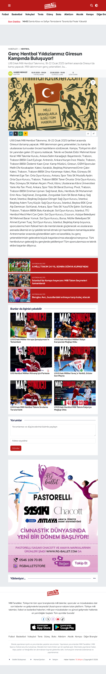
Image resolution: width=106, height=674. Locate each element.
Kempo (90, 14)
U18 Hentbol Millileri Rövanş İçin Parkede (30, 373)
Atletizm (68, 14)
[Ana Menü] (9, 5)
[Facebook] (43, 619)
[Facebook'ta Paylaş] (11, 134)
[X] (48, 619)
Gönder (16, 448)
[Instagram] (53, 619)
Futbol (5, 14)
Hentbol (25, 49)
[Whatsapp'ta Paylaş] (20, 134)
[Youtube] (58, 619)
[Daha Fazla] (25, 134)
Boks (58, 14)
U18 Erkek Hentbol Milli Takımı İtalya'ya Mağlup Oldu (73, 408)
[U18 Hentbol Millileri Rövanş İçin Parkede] (31, 358)
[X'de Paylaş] (15, 134)
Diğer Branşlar (90, 636)
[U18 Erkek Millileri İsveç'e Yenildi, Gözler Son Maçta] (75, 358)
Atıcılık (79, 14)
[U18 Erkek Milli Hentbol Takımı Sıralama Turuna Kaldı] (31, 392)
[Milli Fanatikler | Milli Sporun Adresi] (50, 5)
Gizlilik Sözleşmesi (19, 659)
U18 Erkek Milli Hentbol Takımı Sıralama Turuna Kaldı (29, 408)
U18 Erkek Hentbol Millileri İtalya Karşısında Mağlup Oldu (69, 340)
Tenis (40, 14)
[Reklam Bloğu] (53, 515)
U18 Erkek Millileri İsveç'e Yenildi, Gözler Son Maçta (73, 374)
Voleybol (30, 14)
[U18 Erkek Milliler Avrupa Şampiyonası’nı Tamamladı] (31, 324)
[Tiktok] (62, 619)
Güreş (49, 14)
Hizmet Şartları (39, 659)
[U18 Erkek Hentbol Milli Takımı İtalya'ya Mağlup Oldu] (75, 392)
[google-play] (64, 627)
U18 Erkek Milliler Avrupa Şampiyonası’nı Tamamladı (29, 340)
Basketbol (17, 14)
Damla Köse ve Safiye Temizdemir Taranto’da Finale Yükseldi (54, 21)
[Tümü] (94, 578)
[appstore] (41, 627)
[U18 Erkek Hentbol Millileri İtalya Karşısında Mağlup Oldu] (75, 324)
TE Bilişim (79, 659)
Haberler (13, 49)
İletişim (55, 659)
